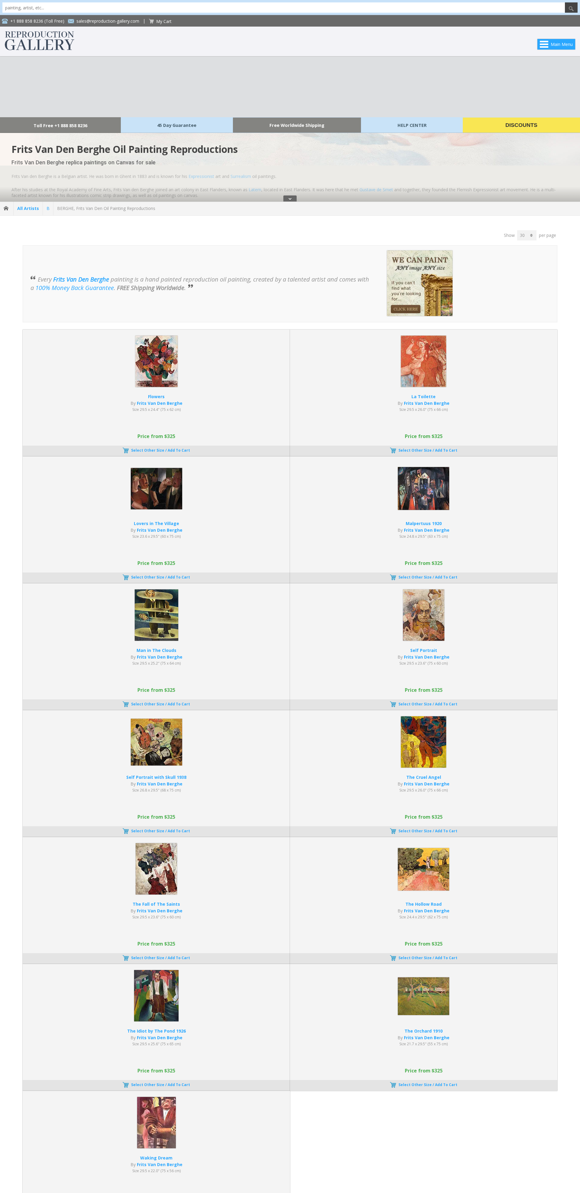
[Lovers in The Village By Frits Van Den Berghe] (156, 508)
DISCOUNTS (521, 125)
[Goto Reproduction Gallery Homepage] (6, 208)
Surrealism (240, 176)
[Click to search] (571, 7)
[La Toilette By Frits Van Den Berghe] (423, 385)
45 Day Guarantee (176, 125)
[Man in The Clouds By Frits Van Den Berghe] (156, 639)
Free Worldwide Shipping (296, 125)
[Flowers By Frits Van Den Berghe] (156, 385)
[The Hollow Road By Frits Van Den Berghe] (423, 889)
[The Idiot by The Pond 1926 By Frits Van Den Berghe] (156, 1020)
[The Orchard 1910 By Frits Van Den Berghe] (423, 1013)
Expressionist (201, 176)
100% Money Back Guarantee (74, 288)
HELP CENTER (412, 125)
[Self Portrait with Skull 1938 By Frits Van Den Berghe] (156, 764)
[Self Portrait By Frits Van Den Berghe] (423, 639)
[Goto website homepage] (39, 48)
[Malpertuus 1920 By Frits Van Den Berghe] (423, 508)
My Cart (164, 21)
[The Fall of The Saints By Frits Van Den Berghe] (156, 893)
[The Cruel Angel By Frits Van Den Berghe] (423, 766)
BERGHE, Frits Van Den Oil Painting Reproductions (106, 208)
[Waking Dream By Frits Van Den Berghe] (156, 1146)
